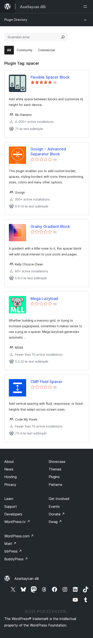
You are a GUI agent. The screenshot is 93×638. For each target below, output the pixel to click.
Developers (13, 514)
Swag (55, 522)
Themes (55, 469)
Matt (10, 543)
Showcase (57, 461)
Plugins (54, 477)
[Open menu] (86, 6)
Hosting (10, 477)
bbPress (13, 551)
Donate (57, 514)
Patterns (55, 484)
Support (10, 506)
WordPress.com (19, 536)
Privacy (10, 484)
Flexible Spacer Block (50, 77)
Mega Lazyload (44, 298)
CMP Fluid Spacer (46, 381)
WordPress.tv (17, 522)
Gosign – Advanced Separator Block (48, 151)
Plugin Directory (15, 19)
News (8, 469)
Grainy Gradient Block (50, 226)
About (9, 461)
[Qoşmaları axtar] (63, 37)
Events (54, 506)
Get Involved (59, 499)
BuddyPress (16, 559)
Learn (8, 499)
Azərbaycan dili (26, 578)
